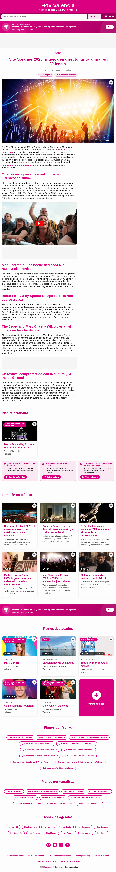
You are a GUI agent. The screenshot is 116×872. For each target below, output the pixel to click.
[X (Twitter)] (67, 845)
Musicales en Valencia (73, 791)
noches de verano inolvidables (18, 165)
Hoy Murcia (86, 833)
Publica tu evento (101, 856)
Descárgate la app (82, 856)
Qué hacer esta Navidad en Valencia (58, 768)
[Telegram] (55, 845)
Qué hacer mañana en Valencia (51, 737)
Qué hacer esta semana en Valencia (37, 744)
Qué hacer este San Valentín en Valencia (40, 750)
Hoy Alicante (34, 833)
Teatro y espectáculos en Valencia (42, 791)
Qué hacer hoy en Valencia (20, 737)
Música (58, 53)
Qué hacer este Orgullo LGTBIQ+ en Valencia (32, 762)
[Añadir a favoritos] (111, 82)
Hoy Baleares (102, 827)
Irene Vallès (66, 70)
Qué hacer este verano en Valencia (79, 756)
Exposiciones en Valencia (53, 797)
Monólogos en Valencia (99, 791)
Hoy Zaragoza (84, 827)
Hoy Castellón (16, 833)
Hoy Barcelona (30, 827)
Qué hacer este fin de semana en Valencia (89, 737)
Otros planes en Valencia (89, 804)
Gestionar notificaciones (60, 856)
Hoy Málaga (51, 833)
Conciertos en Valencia (25, 797)
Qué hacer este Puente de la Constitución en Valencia (80, 762)
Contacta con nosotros (70, 861)
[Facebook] (61, 845)
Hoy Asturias (68, 833)
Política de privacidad (37, 856)
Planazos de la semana (46, 861)
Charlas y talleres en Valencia (28, 804)
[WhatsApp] (48, 845)
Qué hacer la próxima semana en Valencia (76, 744)
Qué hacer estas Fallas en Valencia (78, 750)
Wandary (48, 867)
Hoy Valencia (49, 827)
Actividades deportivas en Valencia (85, 797)
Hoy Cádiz (101, 833)
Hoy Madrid (13, 827)
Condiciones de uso (15, 856)
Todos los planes (14, 791)
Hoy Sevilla (66, 827)
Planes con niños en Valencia (60, 804)
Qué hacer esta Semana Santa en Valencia (40, 756)
